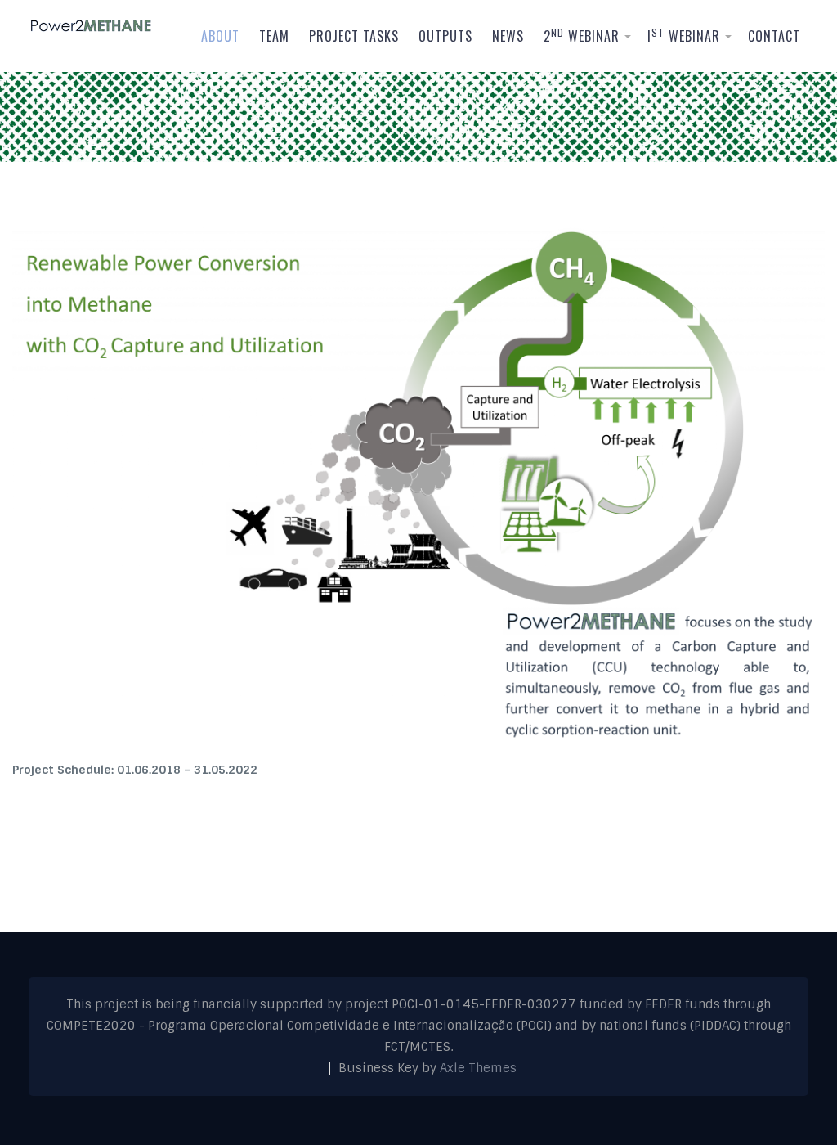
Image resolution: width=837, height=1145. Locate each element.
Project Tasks (354, 36)
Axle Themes (478, 1068)
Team (274, 36)
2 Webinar (582, 35)
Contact (774, 36)
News (508, 36)
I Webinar (683, 35)
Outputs (445, 36)
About (220, 36)
